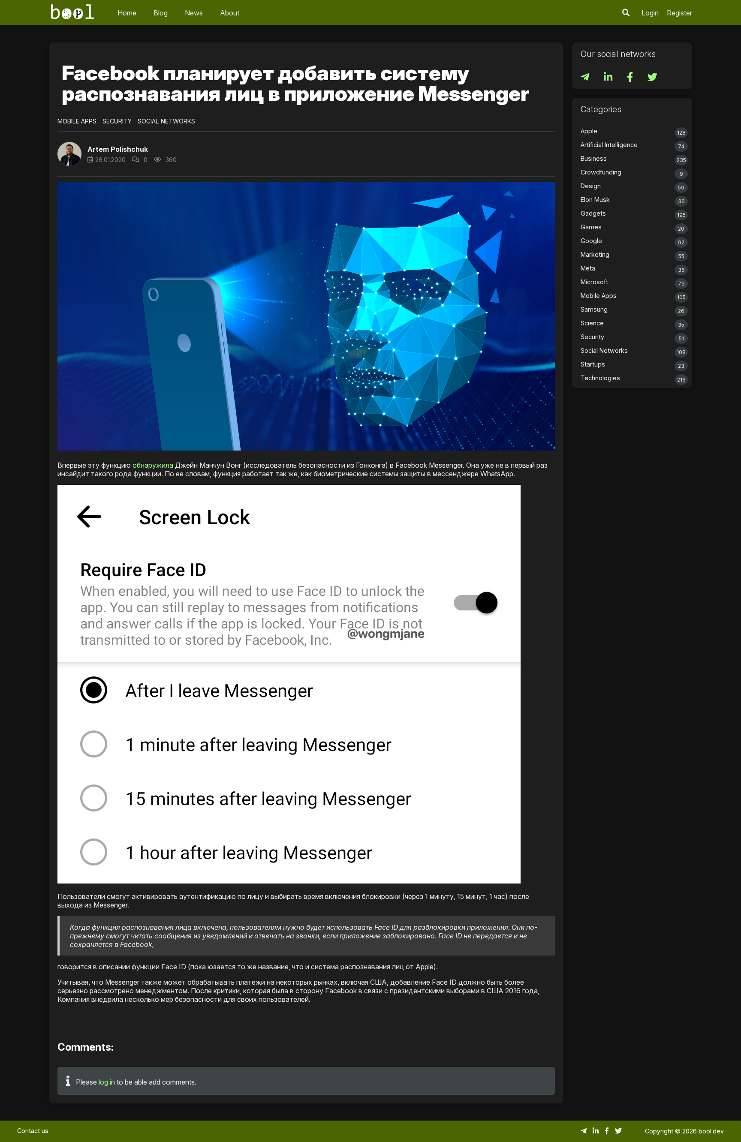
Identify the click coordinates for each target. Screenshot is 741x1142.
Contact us (32, 1130)
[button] (626, 13)
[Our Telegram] (586, 78)
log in (107, 1082)
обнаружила (153, 465)
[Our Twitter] (652, 78)
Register (679, 13)
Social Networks (166, 121)
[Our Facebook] (631, 78)
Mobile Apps (76, 121)
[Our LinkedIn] (609, 78)
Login (650, 13)
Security (117, 121)
